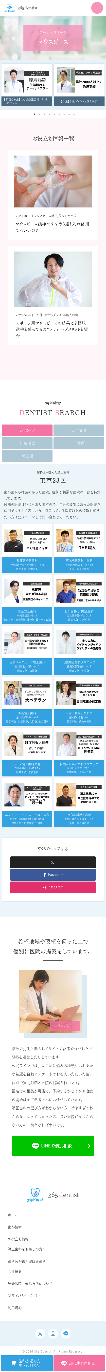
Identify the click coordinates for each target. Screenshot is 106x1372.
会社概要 (15, 1271)
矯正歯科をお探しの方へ (27, 1249)
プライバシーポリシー (25, 1295)
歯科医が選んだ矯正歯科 (27, 1261)
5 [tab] (54, 114)
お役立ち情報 (18, 1239)
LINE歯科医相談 (82, 1363)
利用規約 (15, 1307)
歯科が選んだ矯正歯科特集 (29, 1363)
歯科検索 (15, 1227)
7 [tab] (64, 114)
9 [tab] (73, 114)
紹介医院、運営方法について (30, 1283)
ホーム (13, 1215)
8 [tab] (69, 114)
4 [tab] (49, 114)
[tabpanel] (26, 85)
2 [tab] (39, 114)
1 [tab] (34, 114)
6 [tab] (59, 114)
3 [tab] (44, 114)
